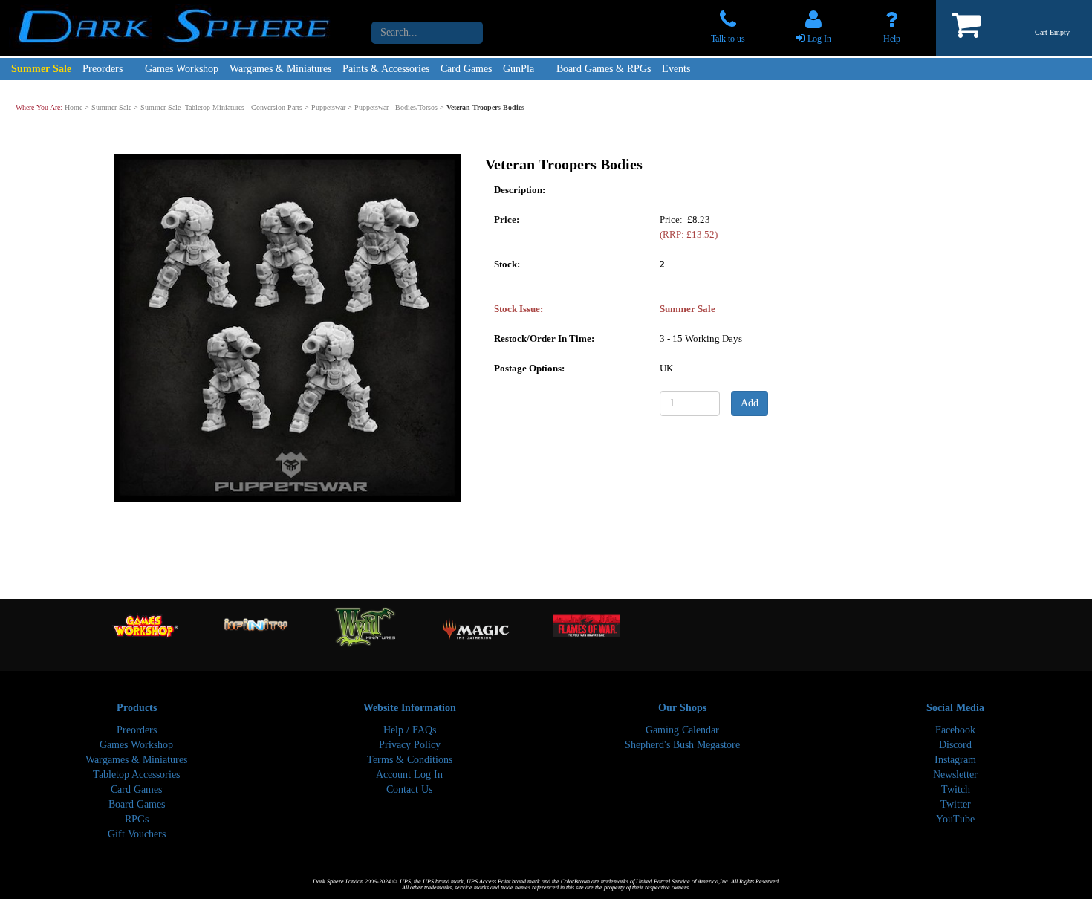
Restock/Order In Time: (544, 337)
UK (666, 367)
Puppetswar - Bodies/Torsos (396, 107)
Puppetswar (328, 107)
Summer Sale (41, 68)
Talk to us (728, 38)
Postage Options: (529, 367)
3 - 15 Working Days (701, 337)
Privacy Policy (410, 744)
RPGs (137, 819)
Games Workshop (181, 68)
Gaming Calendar (682, 730)
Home (73, 107)
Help (891, 38)
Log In (819, 38)
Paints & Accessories (385, 68)
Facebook (955, 730)
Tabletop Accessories (136, 774)
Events (676, 68)
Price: (506, 218)
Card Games (466, 68)
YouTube (955, 819)
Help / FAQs (409, 730)
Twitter (955, 804)
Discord (955, 744)
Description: (519, 189)
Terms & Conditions (409, 759)
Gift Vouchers (137, 834)
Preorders (102, 68)
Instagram (955, 759)
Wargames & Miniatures (280, 68)
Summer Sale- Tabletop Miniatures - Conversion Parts (221, 107)
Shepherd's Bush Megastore (682, 744)
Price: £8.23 (689, 226)
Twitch (955, 789)
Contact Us (409, 789)
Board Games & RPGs (603, 68)
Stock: (507, 263)
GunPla (518, 68)
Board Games (136, 804)
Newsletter (955, 774)
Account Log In (409, 774)
